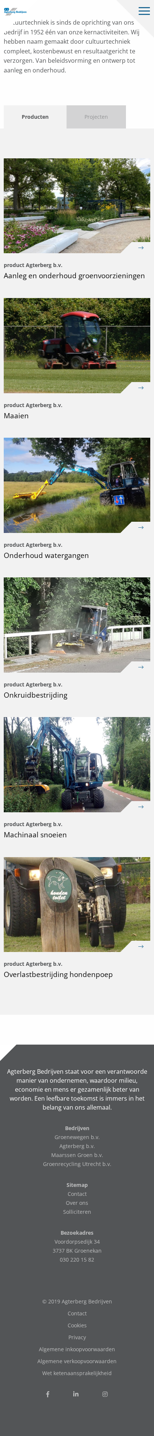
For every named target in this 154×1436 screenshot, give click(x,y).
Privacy (77, 1337)
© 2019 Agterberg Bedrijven (77, 1301)
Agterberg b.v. (77, 1146)
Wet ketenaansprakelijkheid (77, 1373)
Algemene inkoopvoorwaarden (77, 1349)
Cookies (77, 1325)
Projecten (96, 116)
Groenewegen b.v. (77, 1137)
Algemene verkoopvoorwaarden (77, 1361)
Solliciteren (77, 1211)
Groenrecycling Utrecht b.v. (77, 1163)
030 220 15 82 (77, 1259)
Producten (35, 116)
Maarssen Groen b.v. (77, 1155)
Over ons (77, 1202)
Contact (77, 1193)
